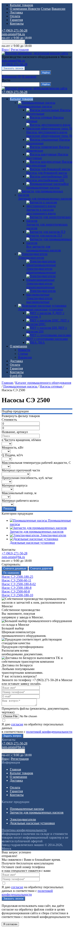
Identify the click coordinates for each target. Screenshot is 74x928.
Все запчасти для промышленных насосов (43, 248)
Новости (34, 8)
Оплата (15, 16)
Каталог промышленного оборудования (43, 382)
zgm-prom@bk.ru (13, 34)
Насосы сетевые (51, 386)
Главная (8, 382)
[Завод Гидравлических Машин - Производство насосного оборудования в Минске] (35, 53)
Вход (5, 49)
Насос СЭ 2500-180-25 (17, 576)
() (11, 76)
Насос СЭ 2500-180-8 (16, 587)
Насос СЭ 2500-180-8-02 (19, 584)
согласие (17, 724)
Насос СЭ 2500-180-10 (17, 595)
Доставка (16, 12)
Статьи (46, 8)
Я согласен (10, 924)
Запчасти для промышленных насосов (45, 198)
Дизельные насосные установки (40, 309)
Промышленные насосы (35, 106)
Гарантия (16, 20)
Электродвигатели (31, 257)
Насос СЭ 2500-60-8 (16, 591)
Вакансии (58, 8)
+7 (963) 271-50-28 (14, 30)
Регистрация (20, 49)
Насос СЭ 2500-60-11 (16, 580)
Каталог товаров (21, 5)
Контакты (17, 23)
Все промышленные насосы (47, 185)
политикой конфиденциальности (49, 731)
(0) (16, 375)
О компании (19, 8)
